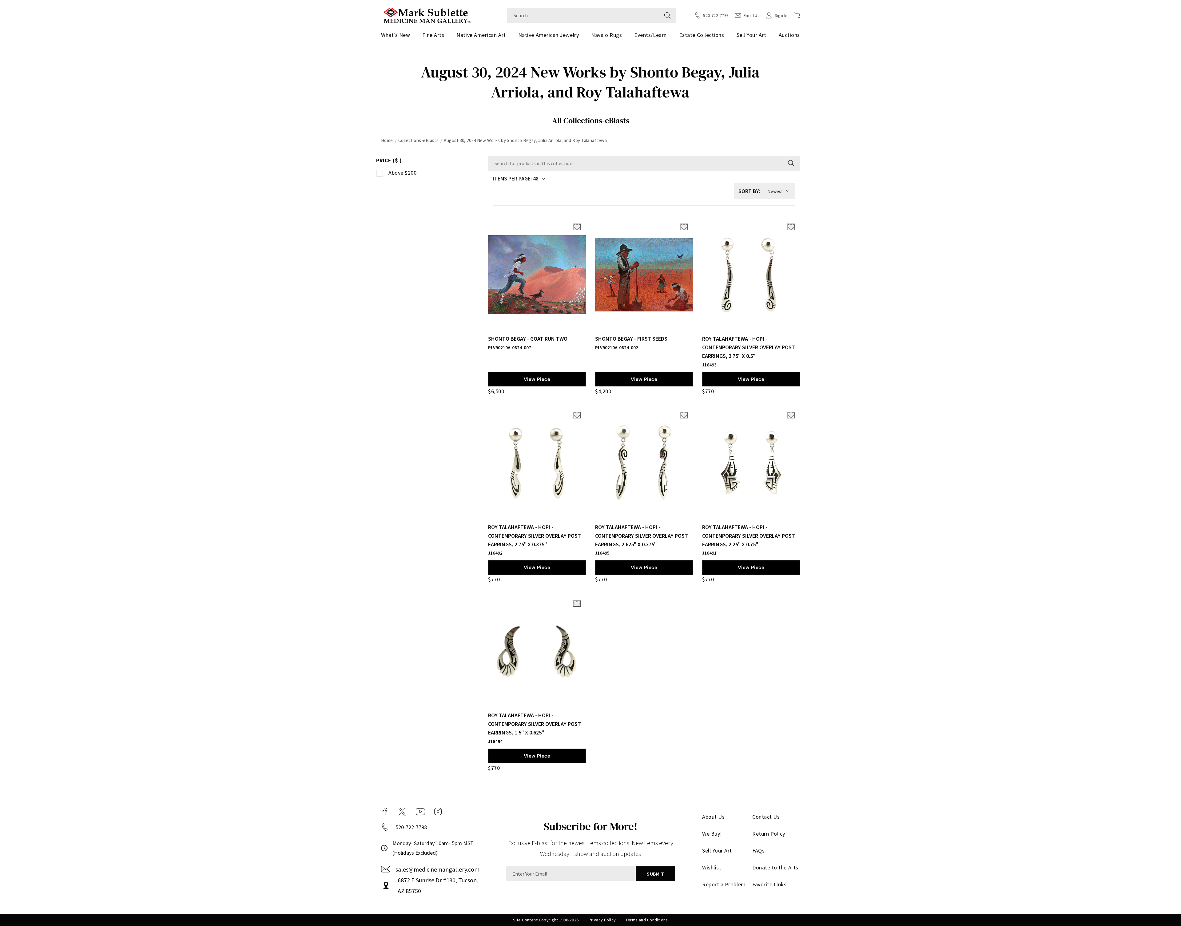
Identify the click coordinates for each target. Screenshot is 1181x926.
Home (387, 140)
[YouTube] (420, 811)
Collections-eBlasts (418, 140)
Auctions (789, 34)
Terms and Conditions (647, 920)
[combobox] (583, 15)
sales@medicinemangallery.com (437, 869)
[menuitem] (398, 35)
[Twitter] (402, 811)
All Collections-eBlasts (590, 120)
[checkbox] (420, 173)
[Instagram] (438, 811)
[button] (797, 15)
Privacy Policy (602, 920)
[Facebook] (384, 811)
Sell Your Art (751, 34)
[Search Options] (790, 163)
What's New (395, 34)
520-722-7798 (411, 827)
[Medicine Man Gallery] (427, 14)
